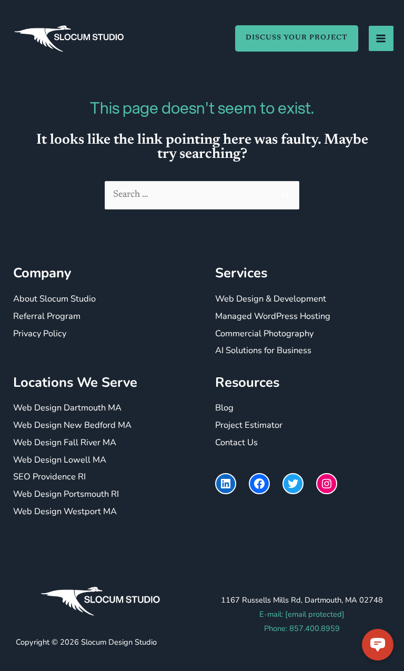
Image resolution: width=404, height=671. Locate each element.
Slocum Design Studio (119, 642)
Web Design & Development (270, 299)
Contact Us (236, 442)
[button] (291, 38)
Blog (224, 408)
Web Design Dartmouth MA (67, 408)
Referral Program (46, 316)
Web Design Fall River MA (64, 442)
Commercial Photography (264, 333)
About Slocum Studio (54, 299)
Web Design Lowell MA (59, 460)
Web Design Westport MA (65, 511)
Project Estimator (248, 425)
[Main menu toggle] (381, 38)
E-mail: (302, 614)
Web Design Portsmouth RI (66, 494)
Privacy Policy (39, 333)
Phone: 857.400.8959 (302, 628)
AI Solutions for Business (263, 350)
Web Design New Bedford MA (72, 425)
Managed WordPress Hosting (272, 316)
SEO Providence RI (49, 476)
